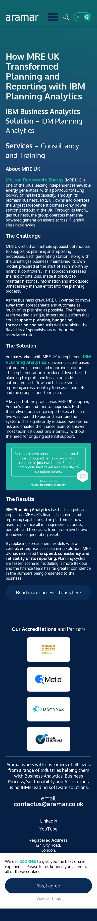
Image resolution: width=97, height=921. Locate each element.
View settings (48, 898)
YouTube (48, 829)
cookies (28, 861)
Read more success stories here (48, 592)
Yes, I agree (48, 885)
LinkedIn (48, 821)
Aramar (22, 17)
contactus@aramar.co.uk (48, 804)
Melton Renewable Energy (35, 179)
